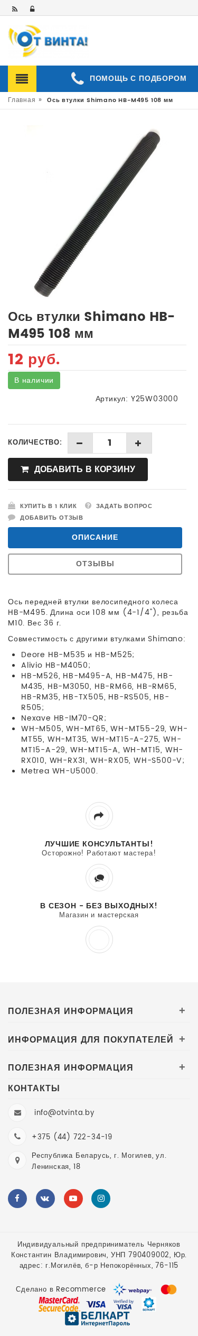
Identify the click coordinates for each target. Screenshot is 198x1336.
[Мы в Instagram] (100, 1198)
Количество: (35, 443)
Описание (95, 537)
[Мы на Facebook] (17, 1198)
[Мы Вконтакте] (45, 1198)
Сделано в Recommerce (61, 1289)
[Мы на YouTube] (73, 1198)
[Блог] (15, 9)
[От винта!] (48, 41)
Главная (22, 100)
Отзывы (95, 564)
